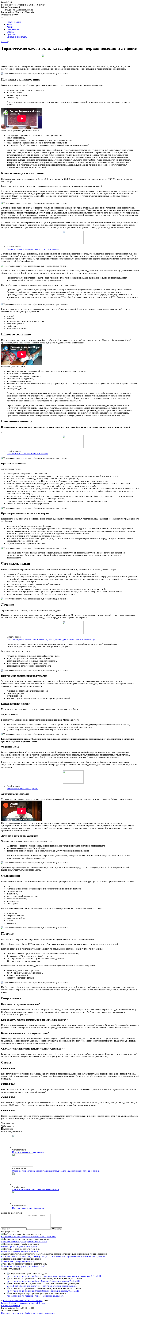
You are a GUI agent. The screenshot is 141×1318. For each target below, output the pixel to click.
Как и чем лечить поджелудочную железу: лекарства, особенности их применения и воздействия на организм (53, 1256)
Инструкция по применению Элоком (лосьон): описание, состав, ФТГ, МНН (43, 1291)
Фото (9, 24)
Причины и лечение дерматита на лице (19, 1251)
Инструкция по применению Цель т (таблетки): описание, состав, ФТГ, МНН (43, 1281)
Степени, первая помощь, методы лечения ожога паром (33, 249)
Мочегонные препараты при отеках (18, 1261)
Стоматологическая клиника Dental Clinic (22, 1300)
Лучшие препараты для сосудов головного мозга (24, 1241)
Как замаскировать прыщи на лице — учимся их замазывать (35, 1296)
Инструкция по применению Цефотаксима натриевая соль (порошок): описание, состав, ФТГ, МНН (54, 1276)
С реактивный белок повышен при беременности (35, 1189)
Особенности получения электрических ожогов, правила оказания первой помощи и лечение (56, 1171)
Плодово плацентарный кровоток (28, 1208)
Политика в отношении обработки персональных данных (28, 1313)
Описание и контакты (17, 37)
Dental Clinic (7, 2)
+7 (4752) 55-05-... (17, 10)
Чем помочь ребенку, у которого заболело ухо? (23, 1266)
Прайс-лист (12, 34)
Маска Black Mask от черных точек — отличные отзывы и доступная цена (42, 1286)
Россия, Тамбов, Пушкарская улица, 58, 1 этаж (23, 6)
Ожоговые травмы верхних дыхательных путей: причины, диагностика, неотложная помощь (51, 639)
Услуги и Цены (14, 22)
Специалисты (13, 29)
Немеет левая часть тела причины (22, 788)
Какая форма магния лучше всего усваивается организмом (28, 1236)
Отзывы (10, 32)
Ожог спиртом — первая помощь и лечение (27, 453)
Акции (10, 27)
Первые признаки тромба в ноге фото (19, 1246)
